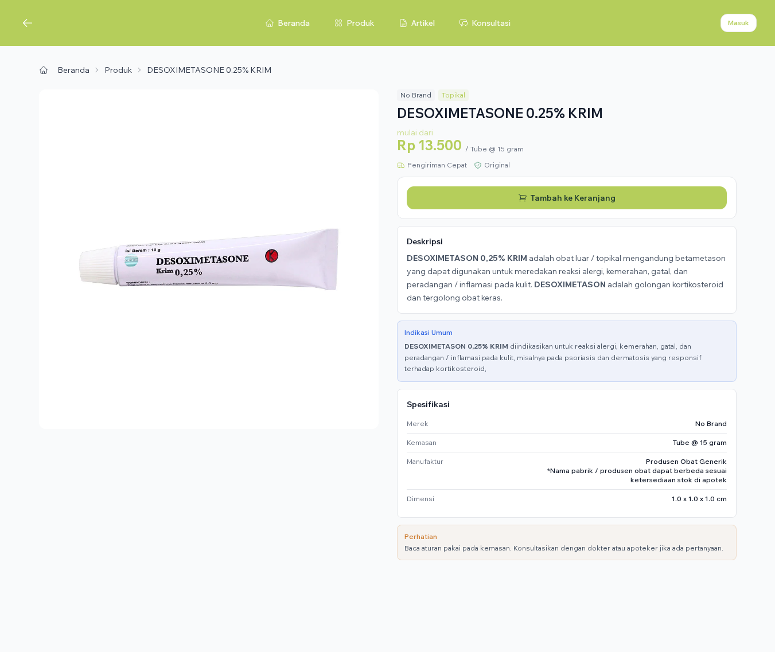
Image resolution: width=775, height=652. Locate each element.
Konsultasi (491, 23)
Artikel (423, 23)
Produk (360, 23)
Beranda (294, 23)
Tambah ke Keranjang (573, 198)
